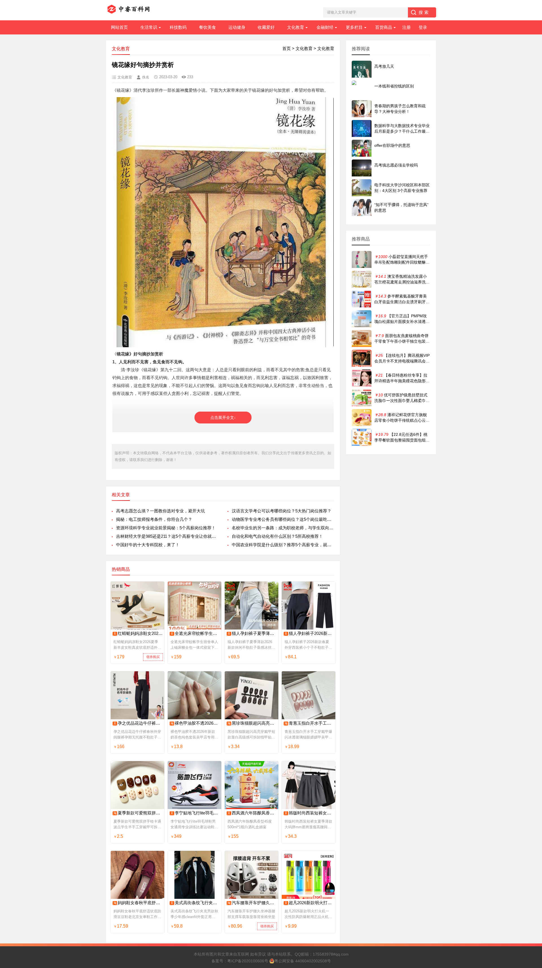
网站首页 (119, 27)
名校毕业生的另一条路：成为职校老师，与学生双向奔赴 (283, 527)
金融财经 (324, 27)
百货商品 (383, 27)
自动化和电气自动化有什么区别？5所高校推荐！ (277, 536)
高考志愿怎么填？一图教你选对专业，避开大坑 (160, 510)
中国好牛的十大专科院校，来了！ (148, 544)
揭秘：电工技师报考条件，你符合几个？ (154, 519)
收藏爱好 (266, 27)
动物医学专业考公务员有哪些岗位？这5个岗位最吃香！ (283, 519)
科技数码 (178, 27)
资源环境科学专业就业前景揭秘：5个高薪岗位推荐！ (166, 527)
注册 (406, 27)
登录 (423, 27)
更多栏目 (354, 27)
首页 (286, 48)
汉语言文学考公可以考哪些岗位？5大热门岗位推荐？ (281, 510)
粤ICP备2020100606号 (247, 961)
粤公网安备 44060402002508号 (302, 961)
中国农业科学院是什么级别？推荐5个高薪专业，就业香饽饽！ (283, 544)
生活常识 (148, 27)
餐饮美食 (207, 27)
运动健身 (236, 27)
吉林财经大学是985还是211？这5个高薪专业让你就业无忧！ (167, 536)
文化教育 (295, 27)
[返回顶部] (530, 865)
